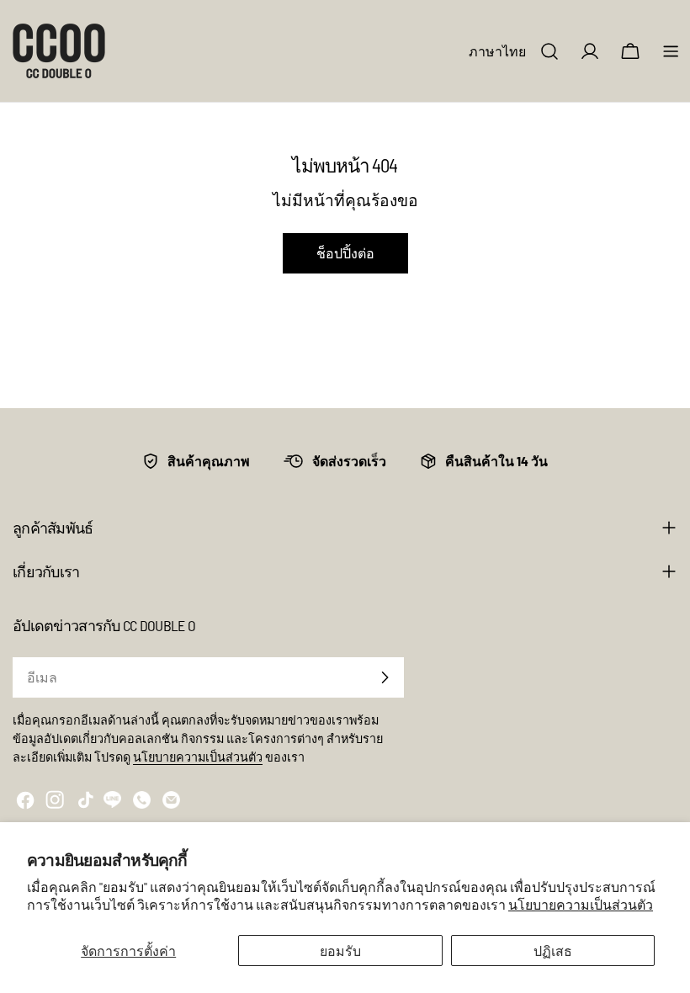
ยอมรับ (340, 950)
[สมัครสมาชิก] (384, 677)
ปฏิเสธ (552, 950)
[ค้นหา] (549, 51)
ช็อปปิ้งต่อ (345, 253)
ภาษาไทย (497, 51)
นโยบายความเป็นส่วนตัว (580, 904)
